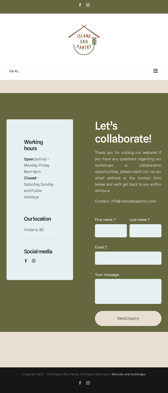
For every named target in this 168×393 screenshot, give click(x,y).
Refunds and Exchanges (129, 374)
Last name (140, 219)
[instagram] (33, 261)
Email (101, 247)
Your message (107, 274)
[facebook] (26, 261)
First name (105, 219)
